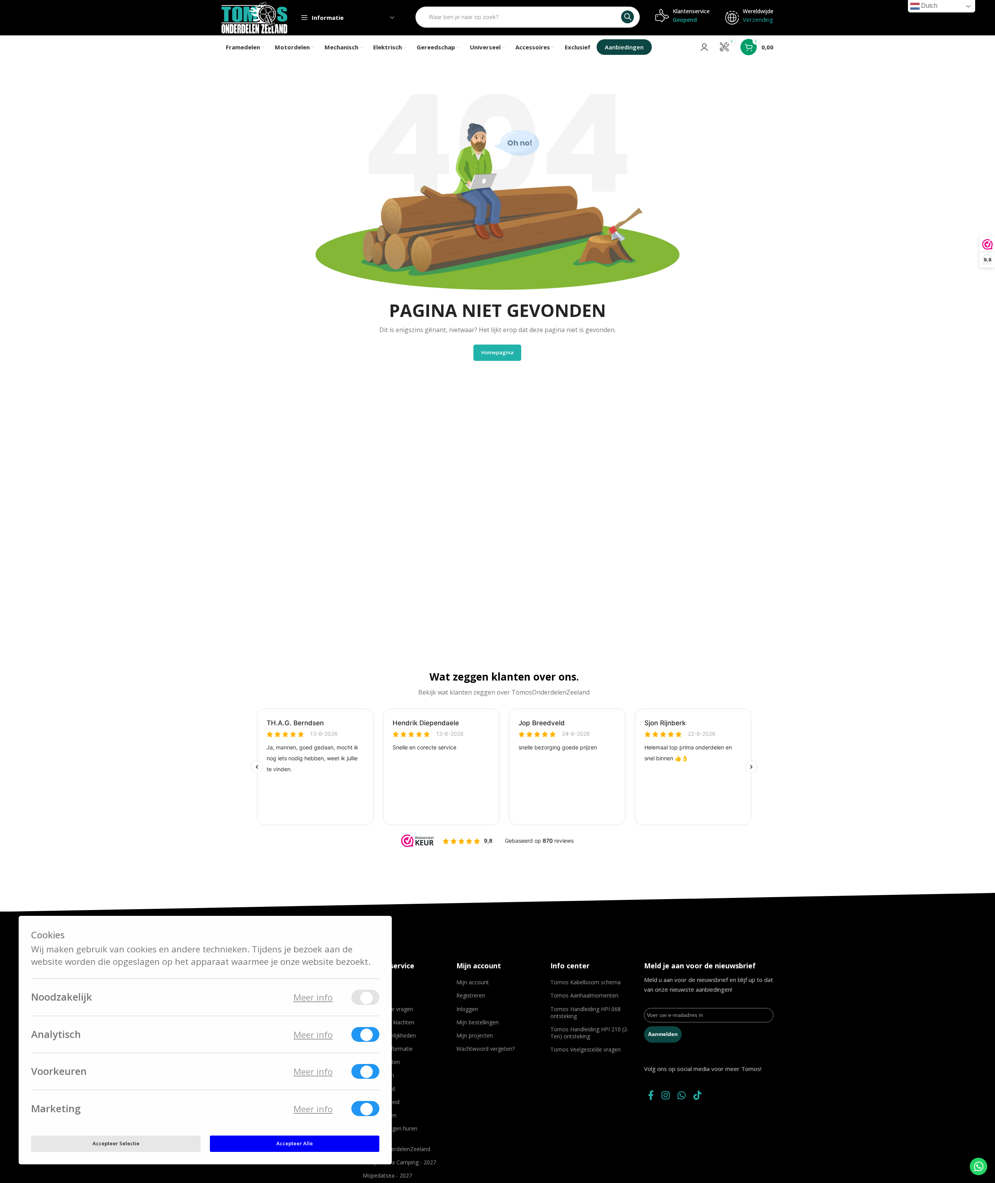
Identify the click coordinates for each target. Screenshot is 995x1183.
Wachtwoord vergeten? (485, 1048)
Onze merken (379, 1115)
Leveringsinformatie (388, 1048)
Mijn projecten (474, 1035)
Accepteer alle (294, 1143)
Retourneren (378, 1075)
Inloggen (467, 1009)
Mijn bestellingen (477, 1022)
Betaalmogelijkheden (389, 1035)
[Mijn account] (704, 47)
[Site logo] (254, 17)
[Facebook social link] (651, 1095)
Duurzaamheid (381, 1102)
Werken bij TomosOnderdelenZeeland (396, 1145)
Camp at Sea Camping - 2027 (399, 1162)
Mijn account (472, 982)
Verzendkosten (381, 1062)
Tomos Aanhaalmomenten (584, 995)
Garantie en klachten (388, 1022)
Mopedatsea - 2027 (387, 1175)
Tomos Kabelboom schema (585, 982)
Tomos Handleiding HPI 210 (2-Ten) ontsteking (589, 1033)
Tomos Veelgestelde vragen (585, 1049)
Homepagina (497, 352)
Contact (372, 995)
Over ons (374, 982)
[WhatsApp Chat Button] (978, 1166)
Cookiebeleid (379, 1088)
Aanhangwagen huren (390, 1128)
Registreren (470, 995)
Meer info (313, 997)
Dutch (928, 5)
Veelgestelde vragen (388, 1009)
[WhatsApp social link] (682, 1095)
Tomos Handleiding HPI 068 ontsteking (585, 1012)
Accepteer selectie (116, 1143)
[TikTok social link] (697, 1095)
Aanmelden (663, 1034)
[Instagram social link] (666, 1095)
